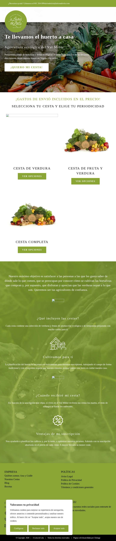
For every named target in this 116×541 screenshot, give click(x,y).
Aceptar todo (58, 528)
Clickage (97, 538)
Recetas (8, 486)
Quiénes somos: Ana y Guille (18, 475)
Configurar (18, 528)
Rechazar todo (38, 528)
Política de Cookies (70, 483)
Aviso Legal (67, 476)
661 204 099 (39, 3)
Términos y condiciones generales (77, 487)
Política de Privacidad (71, 480)
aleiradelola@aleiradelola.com (57, 3)
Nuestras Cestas (12, 479)
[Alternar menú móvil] (110, 11)
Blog (7, 483)
